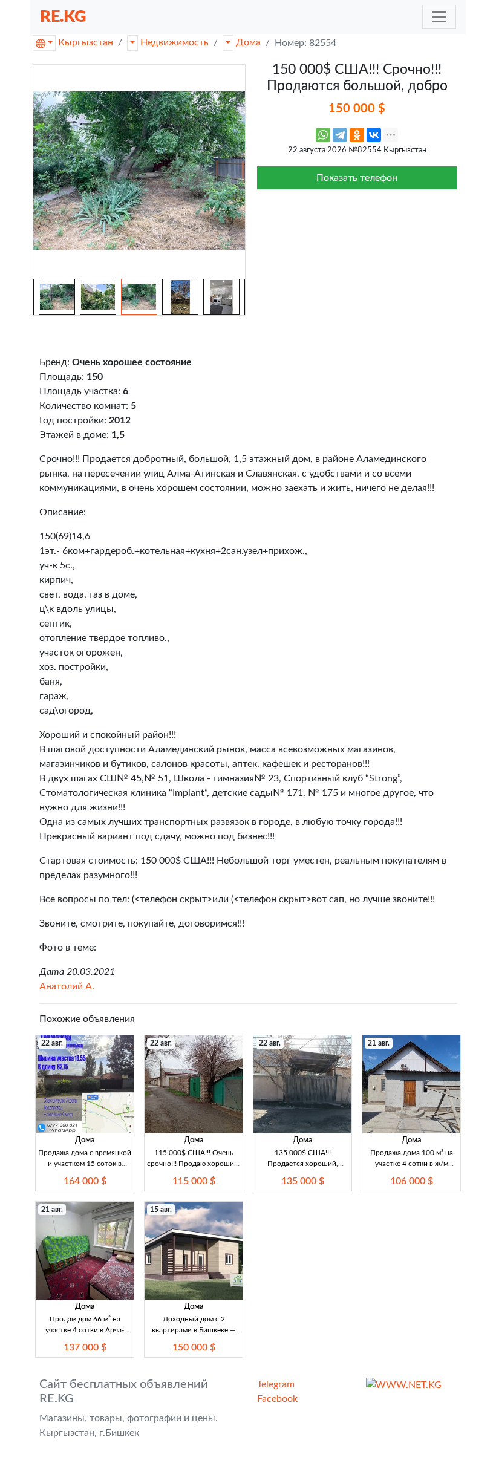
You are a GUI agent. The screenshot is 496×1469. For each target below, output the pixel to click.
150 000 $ (193, 1347)
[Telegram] (340, 135)
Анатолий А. (66, 986)
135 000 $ (302, 1181)
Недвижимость (174, 42)
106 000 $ (411, 1181)
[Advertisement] (357, 269)
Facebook (277, 1399)
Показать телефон (356, 178)
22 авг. (52, 1043)
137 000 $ (85, 1347)
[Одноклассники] (357, 135)
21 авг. (379, 1043)
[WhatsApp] (323, 135)
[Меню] (439, 17)
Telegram (276, 1384)
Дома (248, 42)
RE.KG (63, 16)
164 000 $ (85, 1181)
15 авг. (161, 1209)
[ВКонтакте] (374, 135)
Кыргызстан (85, 42)
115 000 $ (193, 1181)
